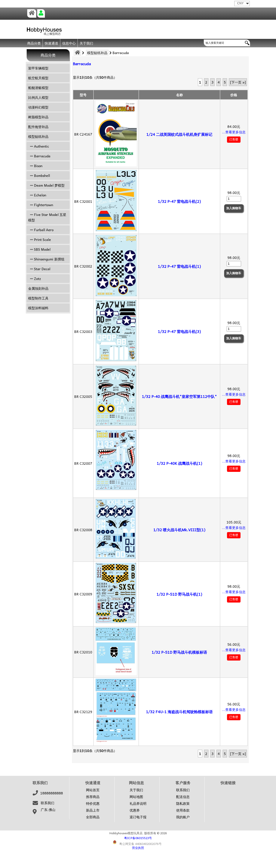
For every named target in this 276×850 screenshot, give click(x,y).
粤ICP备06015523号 (138, 837)
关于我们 (86, 43)
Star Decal (41, 269)
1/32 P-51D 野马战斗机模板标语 (179, 652)
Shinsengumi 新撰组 (48, 259)
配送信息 (183, 796)
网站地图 (136, 796)
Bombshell (41, 175)
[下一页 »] (238, 82)
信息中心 (69, 43)
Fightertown (43, 204)
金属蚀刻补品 (38, 288)
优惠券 (135, 810)
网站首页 (93, 789)
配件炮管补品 (38, 126)
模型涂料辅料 (38, 308)
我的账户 (183, 817)
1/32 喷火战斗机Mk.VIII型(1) (179, 530)
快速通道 (51, 43)
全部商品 (93, 817)
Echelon (39, 195)
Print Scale (42, 239)
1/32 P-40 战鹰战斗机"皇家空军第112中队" (179, 396)
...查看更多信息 (234, 132)
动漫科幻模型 (38, 107)
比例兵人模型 (38, 97)
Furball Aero (43, 229)
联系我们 (47, 802)
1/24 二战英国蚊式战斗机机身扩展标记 (179, 134)
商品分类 (34, 43)
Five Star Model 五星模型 (47, 217)
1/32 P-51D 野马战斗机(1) (179, 594)
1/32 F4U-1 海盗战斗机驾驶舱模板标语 (179, 712)
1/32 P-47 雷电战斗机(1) (179, 266)
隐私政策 (183, 803)
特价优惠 (93, 803)
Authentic (41, 146)
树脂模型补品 (38, 117)
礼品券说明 (138, 803)
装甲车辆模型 (38, 68)
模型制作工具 (38, 298)
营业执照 (138, 847)
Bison (37, 165)
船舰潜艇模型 (38, 87)
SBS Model (42, 249)
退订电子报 (138, 817)
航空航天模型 (38, 78)
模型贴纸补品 (97, 52)
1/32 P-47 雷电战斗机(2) (179, 201)
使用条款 (183, 810)
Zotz (37, 278)
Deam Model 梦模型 (49, 185)
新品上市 (93, 810)
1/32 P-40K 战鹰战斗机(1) (179, 463)
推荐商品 (93, 796)
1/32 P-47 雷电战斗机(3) (179, 331)
